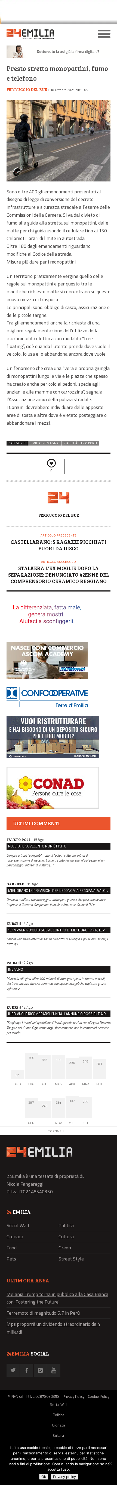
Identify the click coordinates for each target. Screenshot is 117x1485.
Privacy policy (64, 1476)
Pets (11, 1258)
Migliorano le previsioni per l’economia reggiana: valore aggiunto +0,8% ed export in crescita (59, 890)
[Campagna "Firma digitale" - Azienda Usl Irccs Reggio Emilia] (58, 57)
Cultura (66, 1236)
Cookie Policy (98, 1396)
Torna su (56, 1131)
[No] (110, 1463)
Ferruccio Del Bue (27, 89)
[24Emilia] (46, 34)
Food (12, 1247)
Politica (66, 1225)
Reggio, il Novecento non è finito (37, 846)
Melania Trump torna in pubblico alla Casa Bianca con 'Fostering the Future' (57, 1298)
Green (65, 1247)
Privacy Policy (74, 1396)
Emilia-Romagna (44, 443)
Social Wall (18, 1225)
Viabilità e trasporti (80, 443)
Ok (43, 1476)
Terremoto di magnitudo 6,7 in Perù (43, 1313)
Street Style (71, 1258)
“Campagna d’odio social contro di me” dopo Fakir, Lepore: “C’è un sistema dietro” (59, 930)
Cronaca (15, 1236)
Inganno (15, 969)
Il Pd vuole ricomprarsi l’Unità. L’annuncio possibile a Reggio (59, 1013)
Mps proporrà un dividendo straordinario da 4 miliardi (53, 1327)
